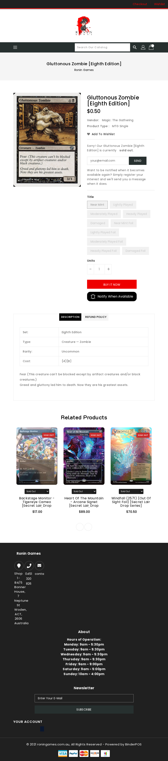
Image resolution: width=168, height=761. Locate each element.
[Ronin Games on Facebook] (6, 4)
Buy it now (111, 285)
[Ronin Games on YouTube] (22, 4)
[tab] (70, 317)
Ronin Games (84, 70)
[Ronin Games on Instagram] (14, 4)
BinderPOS (133, 744)
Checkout (140, 4)
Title (90, 197)
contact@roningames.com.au (39, 574)
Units (91, 260)
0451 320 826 (28, 579)
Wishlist (159, 4)
